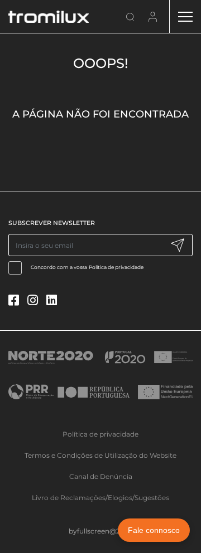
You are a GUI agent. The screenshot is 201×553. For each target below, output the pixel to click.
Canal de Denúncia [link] (100, 476)
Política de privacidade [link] (100, 434)
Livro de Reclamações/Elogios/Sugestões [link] (100, 497)
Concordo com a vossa (87, 267)
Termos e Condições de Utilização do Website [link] (100, 455)
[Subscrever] (177, 245)
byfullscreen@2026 (100, 531)
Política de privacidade (116, 267)
